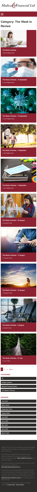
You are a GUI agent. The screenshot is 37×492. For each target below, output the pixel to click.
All (2, 378)
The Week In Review (8, 390)
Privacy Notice (20, 485)
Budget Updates (7, 382)
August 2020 (6, 413)
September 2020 (7, 409)
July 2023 (5, 401)
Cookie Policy (11, 485)
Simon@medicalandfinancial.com (10, 467)
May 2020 (5, 425)
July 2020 (5, 417)
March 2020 (5, 433)
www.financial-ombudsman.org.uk (11, 478)
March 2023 (5, 405)
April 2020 (5, 429)
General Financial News (9, 386)
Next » (11, 369)
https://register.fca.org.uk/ (24, 458)
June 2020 (5, 421)
